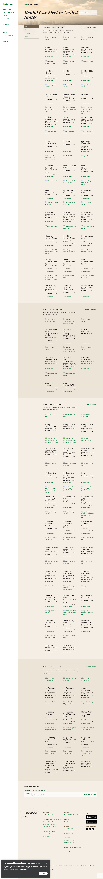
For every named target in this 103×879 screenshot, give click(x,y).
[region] (25, 869)
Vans (27, 37)
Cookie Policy (50, 865)
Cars (26, 26)
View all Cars (91, 27)
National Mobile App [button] (8, 35)
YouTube (93, 829)
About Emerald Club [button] (9, 12)
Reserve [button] (5, 15)
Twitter (90, 829)
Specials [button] (5, 32)
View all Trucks (90, 309)
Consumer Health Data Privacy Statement (67, 865)
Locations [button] (5, 27)
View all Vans (90, 666)
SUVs (27, 33)
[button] (9, 9)
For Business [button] (6, 24)
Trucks (27, 30)
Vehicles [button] (5, 29)
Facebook (87, 829)
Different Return (90, 794)
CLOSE (43, 873)
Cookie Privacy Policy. (21, 869)
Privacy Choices (84, 865)
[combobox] (60, 794)
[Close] (47, 863)
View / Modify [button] (7, 18)
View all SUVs (91, 404)
